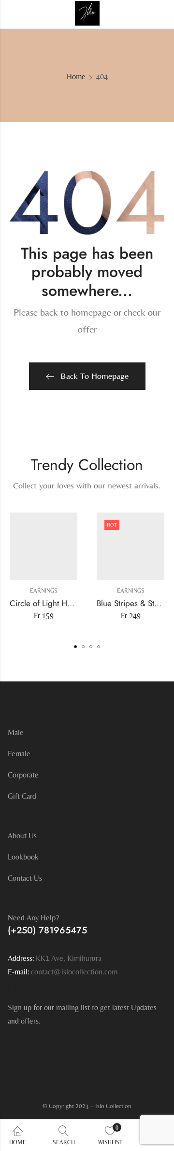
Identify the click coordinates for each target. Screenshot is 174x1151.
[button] (75, 646)
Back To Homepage (94, 376)
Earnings (44, 590)
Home (76, 76)
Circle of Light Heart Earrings (60, 603)
